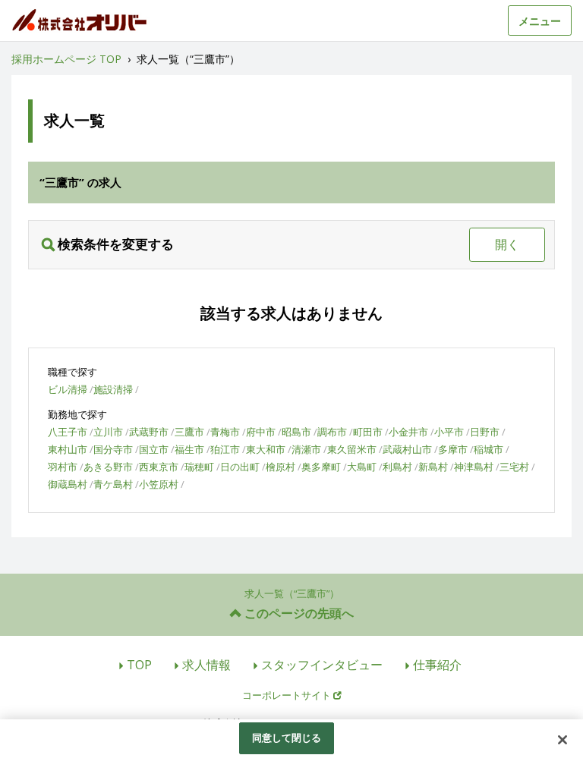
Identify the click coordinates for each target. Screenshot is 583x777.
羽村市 (62, 466)
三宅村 (514, 466)
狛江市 (225, 449)
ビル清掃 (67, 389)
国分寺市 (113, 449)
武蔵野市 (149, 432)
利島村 (397, 466)
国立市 (154, 449)
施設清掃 (113, 389)
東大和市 (265, 449)
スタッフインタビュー (322, 664)
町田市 (368, 432)
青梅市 (225, 432)
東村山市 (67, 449)
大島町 (362, 466)
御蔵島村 (67, 484)
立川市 (108, 432)
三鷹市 (189, 432)
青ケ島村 (113, 484)
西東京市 (158, 466)
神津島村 (473, 466)
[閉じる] (562, 740)
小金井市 (408, 432)
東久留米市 (352, 449)
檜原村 (280, 466)
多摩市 (453, 449)
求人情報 (206, 664)
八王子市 (67, 432)
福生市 (189, 449)
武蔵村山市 (407, 449)
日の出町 (240, 466)
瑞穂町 (199, 466)
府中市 (261, 432)
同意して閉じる (287, 737)
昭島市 (296, 432)
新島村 (433, 466)
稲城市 (488, 449)
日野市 (484, 432)
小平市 (449, 432)
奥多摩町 (321, 466)
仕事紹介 (437, 664)
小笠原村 (158, 484)
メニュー (539, 21)
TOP (139, 664)
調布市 (332, 432)
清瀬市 (306, 449)
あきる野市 (108, 466)
